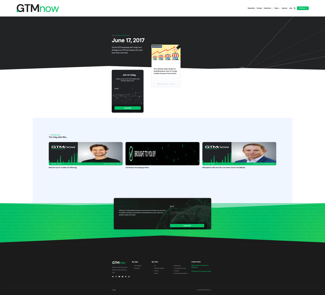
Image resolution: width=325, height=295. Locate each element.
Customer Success (180, 268)
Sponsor (284, 8)
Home (113, 35)
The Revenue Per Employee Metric (137, 168)
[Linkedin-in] (113, 276)
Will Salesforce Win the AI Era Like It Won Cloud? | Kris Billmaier (223, 168)
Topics (276, 8)
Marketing (177, 266)
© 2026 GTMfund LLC (204, 290)
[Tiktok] (129, 276)
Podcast (259, 8)
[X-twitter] (116, 276)
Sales (156, 273)
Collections (267, 8)
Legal (114, 290)
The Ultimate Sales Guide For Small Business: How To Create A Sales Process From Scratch (165, 71)
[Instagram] (126, 276)
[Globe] (122, 276)
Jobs (290, 8)
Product (176, 271)
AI (155, 266)
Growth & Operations (180, 273)
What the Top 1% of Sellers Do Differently (63, 168)
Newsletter (251, 8)
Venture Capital (159, 268)
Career (156, 271)
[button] (294, 8)
